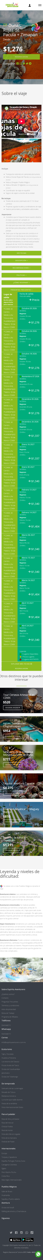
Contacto (5, 998)
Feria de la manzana (9, 1138)
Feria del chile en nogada (11, 1134)
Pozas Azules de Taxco (10, 1065)
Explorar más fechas (20, 664)
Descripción (21, 260)
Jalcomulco (6, 1073)
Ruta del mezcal (7, 1123)
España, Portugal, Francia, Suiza (13, 1161)
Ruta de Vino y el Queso (10, 1119)
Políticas (21, 275)
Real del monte (7, 1130)
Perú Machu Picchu (9, 1172)
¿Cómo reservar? (21, 283)
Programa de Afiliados (10, 1017)
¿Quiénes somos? (8, 994)
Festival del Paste (8, 1141)
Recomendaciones (21, 268)
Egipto (4, 1168)
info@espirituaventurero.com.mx (14, 1042)
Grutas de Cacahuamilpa (11, 1069)
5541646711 (6, 1025)
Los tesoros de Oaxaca (10, 1061)
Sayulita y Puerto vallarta (11, 1199)
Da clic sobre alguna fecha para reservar (8, 302)
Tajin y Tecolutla (7, 1054)
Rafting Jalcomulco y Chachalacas (14, 1211)
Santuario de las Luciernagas (12, 1088)
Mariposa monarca (9, 1096)
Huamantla (6, 1195)
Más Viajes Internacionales (12, 1180)
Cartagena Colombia (9, 1164)
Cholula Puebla (7, 1126)
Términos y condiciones (10, 1005)
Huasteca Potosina (9, 1058)
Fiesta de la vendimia (9, 1103)
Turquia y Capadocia (9, 1157)
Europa (4, 1153)
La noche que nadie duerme (12, 1100)
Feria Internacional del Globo (12, 1107)
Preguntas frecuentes (21, 290)
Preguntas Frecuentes (10, 1002)
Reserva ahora (11, 708)
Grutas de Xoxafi (8, 1207)
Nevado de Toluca (8, 1092)
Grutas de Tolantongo (10, 1077)
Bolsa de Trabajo (8, 1013)
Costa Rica (5, 1176)
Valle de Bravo (7, 1191)
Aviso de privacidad (9, 1009)
